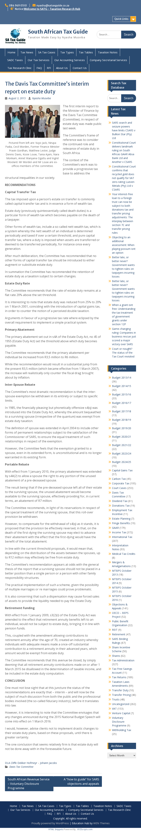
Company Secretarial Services (108, 60)
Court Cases (119, 488)
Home (11, 52)
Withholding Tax (121, 730)
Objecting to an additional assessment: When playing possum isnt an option (123, 244)
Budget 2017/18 (121, 411)
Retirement (118, 634)
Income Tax (119, 532)
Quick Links (121, 19)
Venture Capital (121, 713)
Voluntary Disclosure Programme (119, 721)
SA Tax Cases (46, 52)
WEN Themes (101, 823)
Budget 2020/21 (121, 436)
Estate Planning (121, 518)
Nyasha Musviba (41, 98)
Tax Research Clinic (19, 68)
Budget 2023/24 (121, 453)
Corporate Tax (120, 483)
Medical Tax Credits (123, 554)
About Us (62, 68)
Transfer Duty (120, 690)
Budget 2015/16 (121, 394)
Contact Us (80, 68)
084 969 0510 (18, 5)
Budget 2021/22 (121, 445)
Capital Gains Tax (122, 470)
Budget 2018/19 (121, 419)
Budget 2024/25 (121, 462)
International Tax (122, 537)
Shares (116, 656)
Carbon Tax (119, 479)
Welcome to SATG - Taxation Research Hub (52, 9)
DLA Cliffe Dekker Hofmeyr (21, 763)
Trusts (116, 699)
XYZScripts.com (85, 829)
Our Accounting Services (69, 60)
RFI (49, 68)
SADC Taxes (15, 60)
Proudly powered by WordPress (50, 823)
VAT (114, 708)
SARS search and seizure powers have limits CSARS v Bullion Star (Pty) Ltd (123, 130)
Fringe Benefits (121, 523)
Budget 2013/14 (121, 377)
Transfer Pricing (121, 695)
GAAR (115, 527)
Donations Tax (121, 505)
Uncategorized (120, 704)
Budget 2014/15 (121, 386)
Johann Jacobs (48, 763)
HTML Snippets (55, 829)
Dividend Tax (119, 501)
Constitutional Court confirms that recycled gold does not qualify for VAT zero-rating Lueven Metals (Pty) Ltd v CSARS (124, 178)
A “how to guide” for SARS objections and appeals (81, 781)
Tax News (26, 52)
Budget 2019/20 (121, 428)
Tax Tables (86, 52)
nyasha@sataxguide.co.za (53, 5)
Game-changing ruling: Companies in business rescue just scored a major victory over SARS (124, 336)
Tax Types (67, 52)
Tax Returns (119, 677)
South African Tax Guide (58, 31)
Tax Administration (123, 660)
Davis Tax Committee (21, 766)
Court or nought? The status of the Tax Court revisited (123, 352)
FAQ (39, 68)
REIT (115, 629)
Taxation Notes (108, 52)
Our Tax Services (38, 60)
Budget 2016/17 (121, 403)
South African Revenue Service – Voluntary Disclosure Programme (29, 783)
